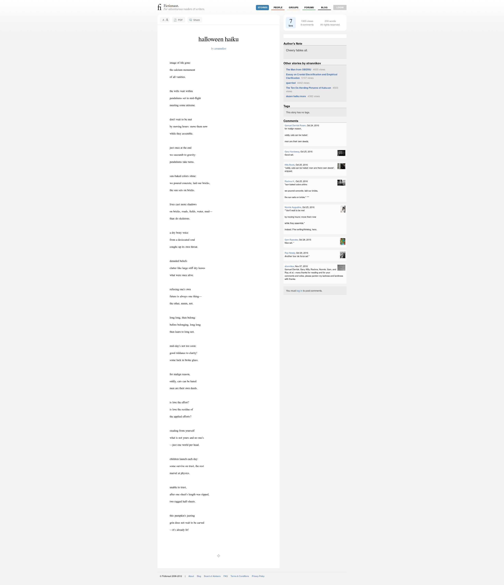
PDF (180, 19)
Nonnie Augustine (293, 207)
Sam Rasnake (291, 239)
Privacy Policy (258, 576)
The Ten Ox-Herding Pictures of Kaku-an (308, 87)
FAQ (225, 576)
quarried (291, 83)
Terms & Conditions (240, 576)
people (278, 7)
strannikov (220, 48)
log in (299, 290)
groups (293, 7)
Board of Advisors (212, 576)
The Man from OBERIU (298, 69)
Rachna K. (290, 181)
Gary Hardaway (292, 151)
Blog (324, 7)
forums (309, 7)
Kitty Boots (290, 164)
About (191, 576)
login (340, 7)
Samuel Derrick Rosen (295, 125)
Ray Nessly (290, 252)
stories (262, 7)
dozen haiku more (296, 96)
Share (196, 19)
